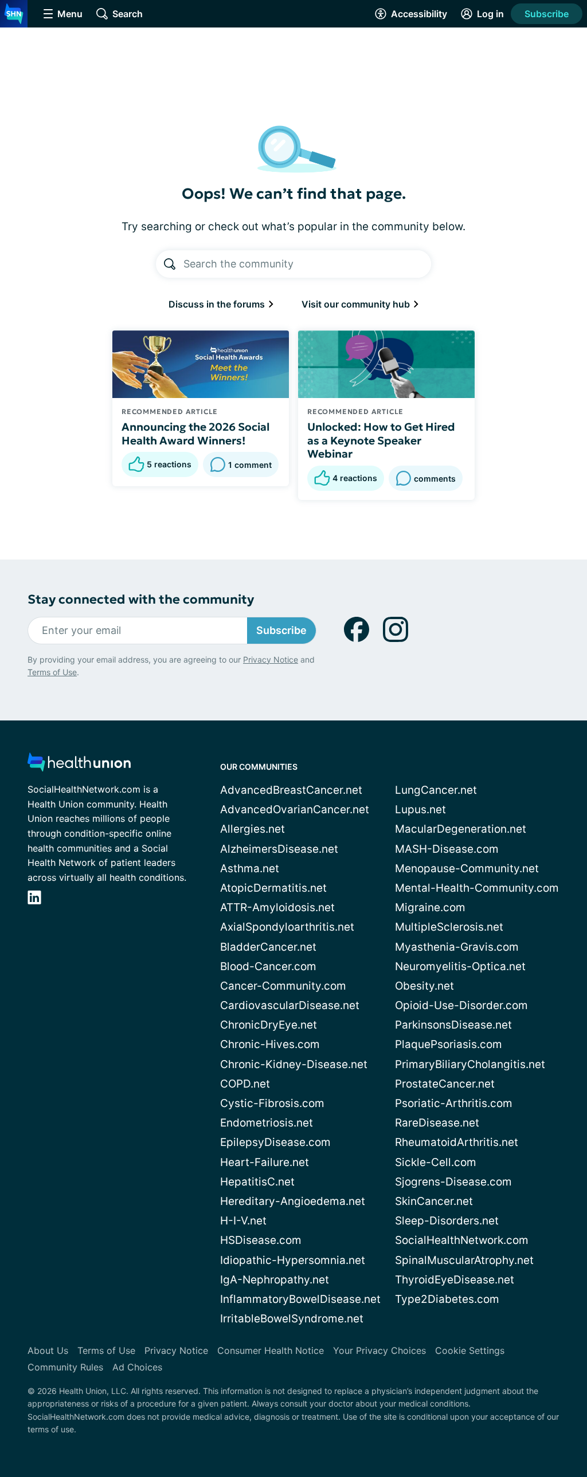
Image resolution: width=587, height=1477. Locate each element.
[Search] (169, 264)
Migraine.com (430, 907)
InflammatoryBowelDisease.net (300, 1299)
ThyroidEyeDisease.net (454, 1279)
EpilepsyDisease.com (275, 1142)
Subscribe (547, 13)
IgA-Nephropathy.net (274, 1279)
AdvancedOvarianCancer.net (294, 809)
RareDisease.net (437, 1122)
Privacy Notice (270, 659)
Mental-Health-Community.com (477, 888)
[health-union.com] (79, 765)
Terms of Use (52, 672)
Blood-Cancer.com (268, 966)
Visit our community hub (357, 304)
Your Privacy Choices (379, 1350)
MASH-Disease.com (447, 849)
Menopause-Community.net (467, 868)
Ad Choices (137, 1367)
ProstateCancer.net (445, 1083)
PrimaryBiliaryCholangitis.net (470, 1064)
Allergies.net (252, 829)
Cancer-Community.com (283, 985)
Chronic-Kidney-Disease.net (293, 1064)
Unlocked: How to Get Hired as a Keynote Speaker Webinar (381, 440)
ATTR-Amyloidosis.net (277, 907)
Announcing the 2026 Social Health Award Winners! (195, 433)
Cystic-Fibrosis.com (272, 1103)
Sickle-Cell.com (435, 1162)
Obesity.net (424, 985)
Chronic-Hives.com (270, 1044)
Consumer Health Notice (270, 1350)
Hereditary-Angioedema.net (292, 1201)
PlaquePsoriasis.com (448, 1044)
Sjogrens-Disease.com (453, 1181)
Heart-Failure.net (264, 1162)
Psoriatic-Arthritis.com (453, 1103)
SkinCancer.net (434, 1201)
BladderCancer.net (268, 947)
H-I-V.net (243, 1220)
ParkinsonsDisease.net (453, 1024)
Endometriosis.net (266, 1122)
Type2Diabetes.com (447, 1299)
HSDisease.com (261, 1240)
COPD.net (245, 1083)
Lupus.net (420, 809)
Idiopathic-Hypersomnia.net (292, 1260)
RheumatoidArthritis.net (456, 1142)
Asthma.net (249, 868)
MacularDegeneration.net (460, 829)
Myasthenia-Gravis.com (457, 947)
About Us (48, 1350)
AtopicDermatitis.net (273, 888)
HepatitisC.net (257, 1181)
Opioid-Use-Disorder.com (461, 1005)
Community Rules (65, 1367)
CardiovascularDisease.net (289, 1005)
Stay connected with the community (141, 599)
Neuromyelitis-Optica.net (460, 966)
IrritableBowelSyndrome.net (291, 1318)
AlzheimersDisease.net (279, 849)
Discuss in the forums (218, 304)
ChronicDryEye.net (268, 1024)
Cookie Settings (469, 1350)
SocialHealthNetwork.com (462, 1240)
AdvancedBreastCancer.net (291, 790)
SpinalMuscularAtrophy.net (464, 1260)
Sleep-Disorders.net (447, 1220)
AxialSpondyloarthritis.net (287, 927)
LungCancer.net (436, 790)
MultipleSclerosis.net (449, 927)
